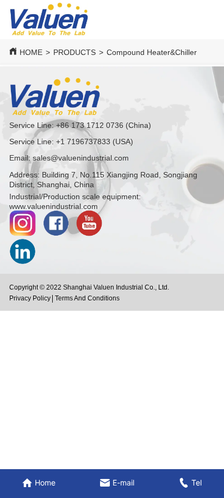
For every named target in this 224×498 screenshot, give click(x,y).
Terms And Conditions (87, 298)
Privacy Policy (30, 298)
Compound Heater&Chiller (152, 52)
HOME (31, 52)
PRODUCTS (74, 52)
